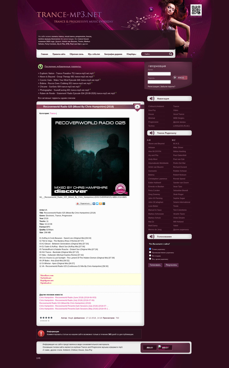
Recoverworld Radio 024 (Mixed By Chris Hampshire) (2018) (65, 303)
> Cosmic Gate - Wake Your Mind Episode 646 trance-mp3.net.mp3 (68, 80)
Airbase (151, 147)
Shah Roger (178, 194)
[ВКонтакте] (94, 204)
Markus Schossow (156, 214)
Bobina (151, 175)
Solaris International (181, 202)
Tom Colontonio (180, 210)
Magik (70, 318)
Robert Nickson (179, 175)
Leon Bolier (153, 206)
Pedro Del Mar (179, 163)
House (151, 114)
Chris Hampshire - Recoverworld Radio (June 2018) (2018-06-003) (67, 297)
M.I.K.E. (176, 144)
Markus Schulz (154, 218)
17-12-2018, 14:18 (94, 318)
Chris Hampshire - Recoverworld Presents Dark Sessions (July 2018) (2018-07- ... (74, 306)
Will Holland (178, 222)
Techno (151, 126)
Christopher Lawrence (157, 179)
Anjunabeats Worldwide (158, 163)
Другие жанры (179, 122)
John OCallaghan (155, 202)
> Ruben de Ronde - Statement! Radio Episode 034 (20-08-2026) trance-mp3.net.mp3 (76, 93)
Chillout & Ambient (156, 106)
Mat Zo (151, 222)
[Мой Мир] (103, 204)
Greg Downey (154, 194)
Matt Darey (152, 226)
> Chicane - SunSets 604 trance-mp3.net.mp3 (58, 87)
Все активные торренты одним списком (56, 98)
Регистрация (153, 86)
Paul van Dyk (178, 159)
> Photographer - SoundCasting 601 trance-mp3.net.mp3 (63, 90)
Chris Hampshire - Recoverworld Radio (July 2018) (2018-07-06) (66, 300)
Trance (53, 113)
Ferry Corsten (154, 190)
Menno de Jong (155, 229)
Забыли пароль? (167, 86)
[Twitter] (97, 204)
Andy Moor (152, 159)
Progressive (153, 122)
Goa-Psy (152, 110)
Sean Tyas (177, 186)
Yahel (175, 226)
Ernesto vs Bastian (156, 186)
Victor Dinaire (179, 218)
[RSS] (150, 11)
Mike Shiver (178, 147)
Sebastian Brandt (180, 190)
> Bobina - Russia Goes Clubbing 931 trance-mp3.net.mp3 (64, 83)
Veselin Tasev (179, 214)
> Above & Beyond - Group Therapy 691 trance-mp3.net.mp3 (65, 77)
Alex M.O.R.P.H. (155, 151)
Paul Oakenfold (179, 155)
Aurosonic (152, 171)
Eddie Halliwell (154, 183)
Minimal (151, 118)
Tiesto (175, 206)
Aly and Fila (153, 155)
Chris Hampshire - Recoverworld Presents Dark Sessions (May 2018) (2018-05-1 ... (74, 309)
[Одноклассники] (100, 204)
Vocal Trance (178, 114)
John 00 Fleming (155, 198)
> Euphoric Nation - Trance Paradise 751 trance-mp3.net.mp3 (65, 73)
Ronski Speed (179, 179)
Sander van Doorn (181, 183)
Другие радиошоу (181, 229)
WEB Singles (178, 118)
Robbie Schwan (180, 171)
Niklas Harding (179, 151)
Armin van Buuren (156, 167)
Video (175, 110)
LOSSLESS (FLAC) (181, 126)
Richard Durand (180, 167)
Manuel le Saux (155, 210)
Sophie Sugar (179, 198)
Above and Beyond (156, 144)
